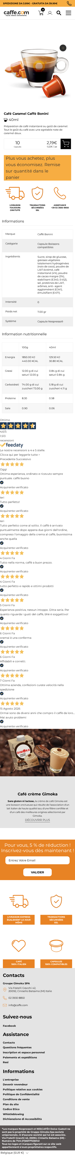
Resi (5, 1062)
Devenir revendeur (15, 1084)
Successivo (23, 459)
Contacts (9, 1042)
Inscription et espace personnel (24, 1052)
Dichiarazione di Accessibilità (22, 1118)
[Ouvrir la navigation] (68, 13)
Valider (37, 872)
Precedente (7, 459)
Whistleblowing (13, 1114)
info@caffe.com (18, 1005)
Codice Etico (11, 1109)
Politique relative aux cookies (22, 1089)
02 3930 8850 (16, 997)
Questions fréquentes (17, 1047)
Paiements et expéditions (20, 1057)
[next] (8, 110)
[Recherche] (59, 13)
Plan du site (11, 1104)
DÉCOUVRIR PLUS (37, 820)
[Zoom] (63, 48)
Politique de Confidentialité (21, 1094)
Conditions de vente (16, 1099)
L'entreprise (11, 1079)
